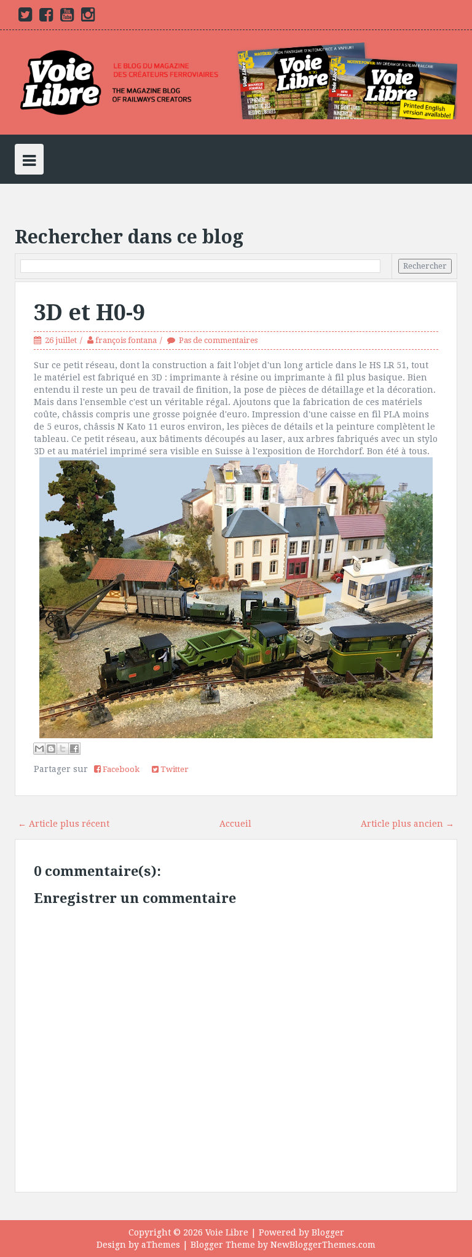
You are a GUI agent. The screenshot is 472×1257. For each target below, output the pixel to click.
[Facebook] (46, 17)
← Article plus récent (63, 824)
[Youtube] (67, 17)
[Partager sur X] (63, 749)
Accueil (235, 824)
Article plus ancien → (407, 824)
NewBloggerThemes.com (323, 1245)
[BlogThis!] (51, 749)
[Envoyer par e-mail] (39, 749)
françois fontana (126, 340)
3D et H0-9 (89, 312)
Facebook (120, 769)
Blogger (328, 1232)
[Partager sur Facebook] (74, 749)
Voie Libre (226, 1232)
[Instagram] (88, 17)
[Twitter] (25, 17)
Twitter (174, 769)
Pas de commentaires (218, 340)
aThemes (160, 1245)
